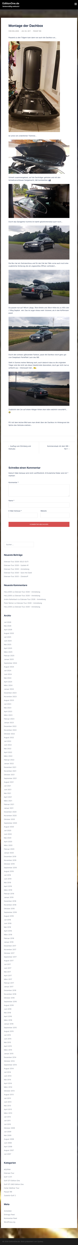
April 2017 (8, 975)
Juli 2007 (7, 1154)
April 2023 (8, 711)
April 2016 (8, 1016)
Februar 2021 (9, 804)
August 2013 (9, 1095)
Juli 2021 (7, 786)
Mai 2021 (7, 793)
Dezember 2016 (10, 990)
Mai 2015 (7, 1042)
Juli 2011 (7, 1121)
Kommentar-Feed (10, 1218)
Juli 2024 (7, 671)
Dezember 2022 (10, 726)
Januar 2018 (8, 942)
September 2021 (10, 778)
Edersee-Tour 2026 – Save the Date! (18, 573)
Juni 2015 (7, 1039)
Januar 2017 (8, 987)
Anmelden (8, 1211)
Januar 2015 (8, 1054)
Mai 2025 (7, 644)
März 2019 (8, 890)
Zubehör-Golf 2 (10, 1195)
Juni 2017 (7, 968)
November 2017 (10, 949)
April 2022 (8, 752)
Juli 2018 (7, 920)
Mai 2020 (7, 838)
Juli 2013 (7, 1098)
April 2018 (8, 931)
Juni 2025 (8, 641)
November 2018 (10, 905)
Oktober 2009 (9, 1128)
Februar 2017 (9, 983)
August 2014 (9, 1068)
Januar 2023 (9, 723)
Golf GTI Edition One (12, 1181)
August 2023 (9, 700)
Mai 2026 (7, 626)
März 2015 (8, 1050)
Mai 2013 (7, 1106)
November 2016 (10, 994)
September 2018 (10, 912)
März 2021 (8, 801)
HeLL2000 (15, 31)
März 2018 (8, 935)
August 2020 (9, 827)
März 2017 (8, 979)
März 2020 (8, 845)
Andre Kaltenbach (11, 599)
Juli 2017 (7, 964)
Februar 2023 (9, 719)
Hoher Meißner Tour (11, 1188)
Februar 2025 (9, 656)
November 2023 (10, 697)
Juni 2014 (7, 1076)
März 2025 (8, 652)
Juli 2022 (7, 741)
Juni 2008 (8, 1143)
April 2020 (8, 842)
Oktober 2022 (9, 734)
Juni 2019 (7, 879)
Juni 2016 (7, 1009)
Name (11, 501)
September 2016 (10, 1002)
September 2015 (10, 1028)
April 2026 (8, 630)
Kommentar (14, 482)
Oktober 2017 (9, 953)
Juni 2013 (7, 1102)
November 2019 (10, 860)
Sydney (40, 1241)
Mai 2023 (7, 708)
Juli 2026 (7, 622)
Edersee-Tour (9, 1173)
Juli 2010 (7, 1124)
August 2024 (9, 667)
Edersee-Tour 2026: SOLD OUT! (16, 562)
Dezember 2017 (10, 946)
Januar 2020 (9, 853)
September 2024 (10, 663)
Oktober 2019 (9, 864)
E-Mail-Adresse (15, 511)
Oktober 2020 (9, 819)
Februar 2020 (9, 849)
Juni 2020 (8, 834)
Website (44, 511)
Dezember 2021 (10, 767)
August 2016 (9, 1005)
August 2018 (9, 916)
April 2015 (8, 1046)
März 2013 (8, 1113)
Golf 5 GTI (8, 1177)
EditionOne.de (10, 3)
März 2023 (8, 715)
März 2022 (8, 756)
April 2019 (8, 886)
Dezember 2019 (10, 856)
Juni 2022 (8, 745)
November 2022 (10, 730)
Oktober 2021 (9, 775)
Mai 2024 (7, 678)
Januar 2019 (8, 897)
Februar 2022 (9, 760)
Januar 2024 (9, 689)
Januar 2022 (9, 763)
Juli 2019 (7, 875)
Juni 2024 (8, 674)
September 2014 (10, 1065)
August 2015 (9, 1031)
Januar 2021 (8, 808)
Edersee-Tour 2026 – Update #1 (16, 565)
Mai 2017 (7, 972)
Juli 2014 (7, 1072)
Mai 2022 (7, 749)
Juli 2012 (7, 1117)
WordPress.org (9, 1222)
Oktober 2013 (9, 1091)
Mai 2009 (7, 1135)
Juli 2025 (7, 637)
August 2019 (9, 871)
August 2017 (9, 961)
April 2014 (8, 1083)
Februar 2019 (9, 894)
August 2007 (9, 1150)
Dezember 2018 (10, 901)
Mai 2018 (7, 927)
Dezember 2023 (10, 693)
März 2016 (8, 1020)
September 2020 (10, 823)
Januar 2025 (9, 659)
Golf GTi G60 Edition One (14, 1184)
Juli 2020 (7, 830)
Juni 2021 (7, 790)
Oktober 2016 (9, 998)
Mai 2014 (7, 1080)
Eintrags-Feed (9, 1215)
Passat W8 (37, 31)
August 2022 (9, 737)
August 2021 (9, 782)
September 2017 (10, 957)
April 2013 (8, 1109)
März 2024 (8, 685)
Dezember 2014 (10, 1057)
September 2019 (10, 868)
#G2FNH (7, 1169)
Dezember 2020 (10, 812)
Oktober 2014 (9, 1061)
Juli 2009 (7, 1132)
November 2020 (10, 816)
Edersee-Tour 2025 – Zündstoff (16, 576)
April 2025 (8, 648)
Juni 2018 (7, 923)
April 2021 (8, 797)
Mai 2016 (7, 1013)
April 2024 (8, 682)
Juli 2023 (7, 704)
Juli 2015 (7, 1035)
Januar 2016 (8, 1024)
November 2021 (10, 771)
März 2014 (8, 1087)
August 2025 (9, 633)
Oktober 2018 (9, 909)
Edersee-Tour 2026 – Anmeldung (16, 569)
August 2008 (9, 1139)
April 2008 (8, 1147)
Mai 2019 (7, 883)
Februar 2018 (9, 938)
